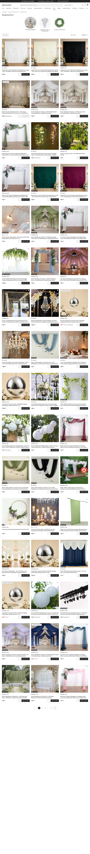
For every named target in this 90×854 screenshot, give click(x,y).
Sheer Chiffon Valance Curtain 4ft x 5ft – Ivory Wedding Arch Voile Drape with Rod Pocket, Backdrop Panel (45, 363)
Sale (87, 8)
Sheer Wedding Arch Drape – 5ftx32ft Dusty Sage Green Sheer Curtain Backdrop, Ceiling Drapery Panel (44, 238)
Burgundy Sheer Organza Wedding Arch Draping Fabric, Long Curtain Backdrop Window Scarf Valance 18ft (73, 446)
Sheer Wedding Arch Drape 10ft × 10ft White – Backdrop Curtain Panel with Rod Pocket (42, 697)
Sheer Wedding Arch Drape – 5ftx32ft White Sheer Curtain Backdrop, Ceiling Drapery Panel (44, 112)
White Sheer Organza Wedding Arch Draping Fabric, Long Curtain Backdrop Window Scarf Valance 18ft (15, 196)
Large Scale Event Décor (13, 12)
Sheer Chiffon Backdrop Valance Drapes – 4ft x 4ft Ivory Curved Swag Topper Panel (73, 572)
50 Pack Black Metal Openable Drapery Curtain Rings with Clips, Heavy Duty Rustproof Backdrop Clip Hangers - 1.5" (73, 613)
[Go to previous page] (35, 708)
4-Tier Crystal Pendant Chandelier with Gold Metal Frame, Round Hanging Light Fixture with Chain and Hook (73, 363)
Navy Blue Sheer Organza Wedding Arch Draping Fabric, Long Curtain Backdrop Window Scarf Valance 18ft (73, 655)
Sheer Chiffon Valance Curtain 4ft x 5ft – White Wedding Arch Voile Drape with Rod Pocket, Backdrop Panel (45, 488)
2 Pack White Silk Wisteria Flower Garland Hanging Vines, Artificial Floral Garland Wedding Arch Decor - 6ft (73, 405)
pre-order (26, 116)
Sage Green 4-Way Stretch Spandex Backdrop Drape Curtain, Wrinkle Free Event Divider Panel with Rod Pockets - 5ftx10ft (73, 530)
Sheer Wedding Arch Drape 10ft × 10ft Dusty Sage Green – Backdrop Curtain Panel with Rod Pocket (14, 697)
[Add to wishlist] (28, 40)
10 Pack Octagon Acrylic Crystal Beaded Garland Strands (72, 154)
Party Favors (74, 8)
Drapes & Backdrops (38, 8)
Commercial (81, 8)
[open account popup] (82, 5)
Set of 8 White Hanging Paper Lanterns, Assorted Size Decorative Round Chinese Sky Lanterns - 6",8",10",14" (45, 613)
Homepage (4, 12)
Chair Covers (22, 8)
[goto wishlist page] (85, 5)
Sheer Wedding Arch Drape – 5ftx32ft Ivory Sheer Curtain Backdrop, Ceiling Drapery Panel (72, 112)
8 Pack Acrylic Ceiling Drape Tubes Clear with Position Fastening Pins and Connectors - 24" (15, 238)
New (3, 8)
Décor (54, 8)
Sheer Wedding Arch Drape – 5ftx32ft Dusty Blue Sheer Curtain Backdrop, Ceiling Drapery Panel (43, 279)
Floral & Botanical (47, 8)
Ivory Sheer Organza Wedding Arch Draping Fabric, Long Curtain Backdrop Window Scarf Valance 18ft (73, 238)
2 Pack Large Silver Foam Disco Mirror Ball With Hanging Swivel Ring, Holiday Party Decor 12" (72, 321)
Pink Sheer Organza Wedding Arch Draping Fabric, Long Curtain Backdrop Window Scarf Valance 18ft (73, 697)
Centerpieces (15, 8)
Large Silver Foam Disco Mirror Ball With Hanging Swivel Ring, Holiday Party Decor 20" (43, 572)
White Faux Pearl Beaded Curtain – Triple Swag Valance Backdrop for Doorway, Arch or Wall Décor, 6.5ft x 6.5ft (15, 112)
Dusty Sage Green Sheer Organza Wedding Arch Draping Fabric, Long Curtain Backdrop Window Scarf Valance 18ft (15, 154)
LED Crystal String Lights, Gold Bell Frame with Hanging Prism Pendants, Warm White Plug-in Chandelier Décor (43, 530)
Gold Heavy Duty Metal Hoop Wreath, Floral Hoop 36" (15, 529)
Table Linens (8, 8)
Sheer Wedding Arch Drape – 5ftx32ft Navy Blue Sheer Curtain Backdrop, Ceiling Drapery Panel (45, 655)
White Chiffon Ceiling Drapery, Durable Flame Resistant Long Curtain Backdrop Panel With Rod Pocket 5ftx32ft (72, 488)
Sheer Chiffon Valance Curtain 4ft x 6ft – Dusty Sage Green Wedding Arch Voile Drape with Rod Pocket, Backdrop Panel (15, 488)
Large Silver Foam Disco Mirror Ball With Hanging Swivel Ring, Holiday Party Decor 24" (14, 405)
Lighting (59, 8)
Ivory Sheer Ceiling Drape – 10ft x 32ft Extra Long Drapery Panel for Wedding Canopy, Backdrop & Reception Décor (14, 572)
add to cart (25, 74)
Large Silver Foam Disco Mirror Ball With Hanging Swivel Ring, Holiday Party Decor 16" (14, 613)
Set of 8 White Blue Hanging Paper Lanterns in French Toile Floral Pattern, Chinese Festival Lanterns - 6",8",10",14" (44, 446)
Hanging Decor (23, 12)
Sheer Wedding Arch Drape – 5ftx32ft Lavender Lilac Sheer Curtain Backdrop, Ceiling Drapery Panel (15, 655)
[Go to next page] (55, 708)
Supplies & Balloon (66, 8)
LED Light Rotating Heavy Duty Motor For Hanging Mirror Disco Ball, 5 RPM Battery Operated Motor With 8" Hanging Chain (74, 279)
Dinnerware (29, 8)
